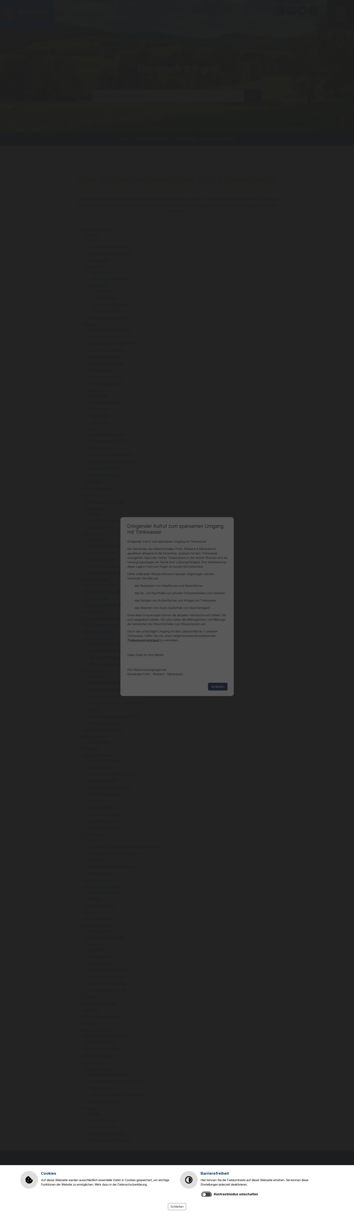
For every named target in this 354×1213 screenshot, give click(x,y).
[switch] (206, 1194)
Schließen (177, 1206)
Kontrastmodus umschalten (236, 1194)
